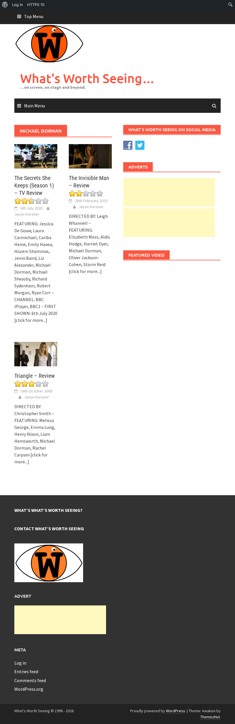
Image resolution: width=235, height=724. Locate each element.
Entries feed (26, 671)
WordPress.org (28, 689)
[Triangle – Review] (35, 353)
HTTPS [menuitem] (35, 4)
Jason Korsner (26, 214)
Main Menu (34, 106)
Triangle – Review (34, 375)
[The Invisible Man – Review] (90, 155)
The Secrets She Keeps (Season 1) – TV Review (34, 185)
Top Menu (33, 16)
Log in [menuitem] (17, 4)
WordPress (175, 710)
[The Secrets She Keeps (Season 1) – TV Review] (35, 155)
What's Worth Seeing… (87, 78)
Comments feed (30, 680)
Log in (20, 663)
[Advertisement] (169, 192)
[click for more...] (30, 320)
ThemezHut (210, 716)
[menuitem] (5, 4)
